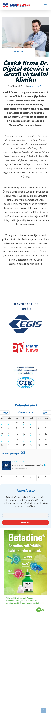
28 (9, 422)
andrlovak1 (35, 86)
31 (31, 422)
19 (17, 439)
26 (17, 445)
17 (2, 439)
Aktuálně (18, 52)
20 (24, 439)
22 (39, 439)
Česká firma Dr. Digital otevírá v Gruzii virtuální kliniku (25, 71)
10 (2, 434)
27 (2, 422)
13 (24, 434)
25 (9, 445)
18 (9, 439)
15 (39, 434)
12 (17, 434)
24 (2, 445)
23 (46, 439)
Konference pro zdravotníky (27, 465)
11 (9, 434)
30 (24, 422)
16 (46, 434)
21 (31, 439)
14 (31, 434)
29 (17, 422)
